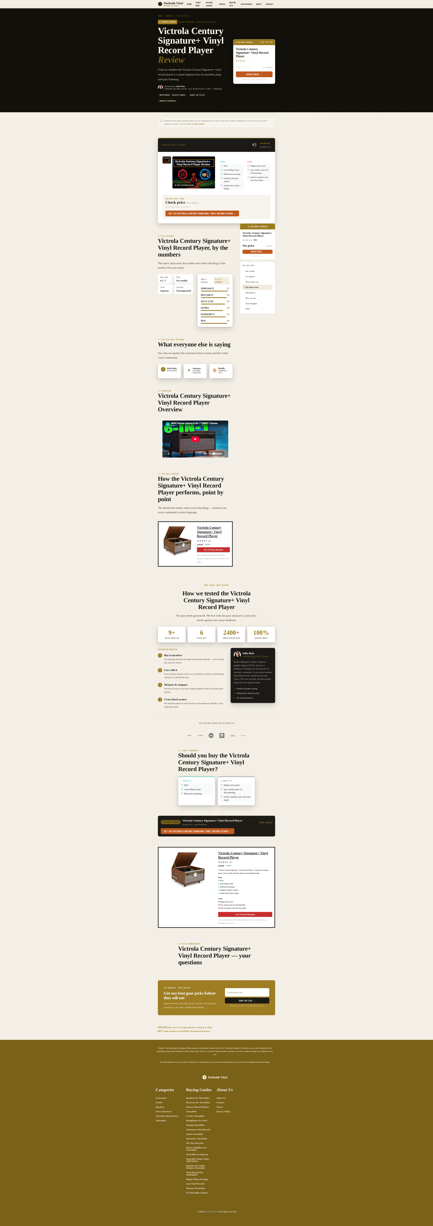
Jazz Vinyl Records (195, 1184)
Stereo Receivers (164, 1111)
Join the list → (247, 1000)
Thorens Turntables (195, 1188)
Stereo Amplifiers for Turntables (196, 1148)
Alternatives (250, 293)
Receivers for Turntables (198, 1102)
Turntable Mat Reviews (167, 1116)
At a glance (250, 276)
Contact (269, 4)
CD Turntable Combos (197, 1193)
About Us (221, 1098)
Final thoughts (251, 303)
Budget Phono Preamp (197, 1179)
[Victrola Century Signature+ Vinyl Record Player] (177, 541)
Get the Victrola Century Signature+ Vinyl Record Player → (202, 213)
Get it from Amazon (213, 549)
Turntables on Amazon (197, 1154)
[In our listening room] (166, 160)
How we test (232, 4)
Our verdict (250, 271)
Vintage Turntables (195, 1125)
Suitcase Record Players (197, 1107)
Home (189, 4)
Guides (222, 4)
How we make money (196, 124)
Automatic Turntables (196, 1138)
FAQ (247, 309)
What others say (252, 282)
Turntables (161, 1120)
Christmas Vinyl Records (198, 1129)
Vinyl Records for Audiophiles (194, 1173)
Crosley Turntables (195, 1116)
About (259, 4)
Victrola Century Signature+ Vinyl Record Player (209, 532)
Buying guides (209, 4)
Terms (219, 1107)
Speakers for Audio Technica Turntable (195, 1167)
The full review (252, 287)
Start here (198, 4)
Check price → (254, 74)
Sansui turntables (194, 1134)
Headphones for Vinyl (196, 1120)
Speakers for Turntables (197, 1098)
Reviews (169, 16)
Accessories (246, 4)
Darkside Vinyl (211, 1211)
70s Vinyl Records (194, 1143)
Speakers (160, 1107)
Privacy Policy (223, 1111)
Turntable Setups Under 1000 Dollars (197, 1160)
